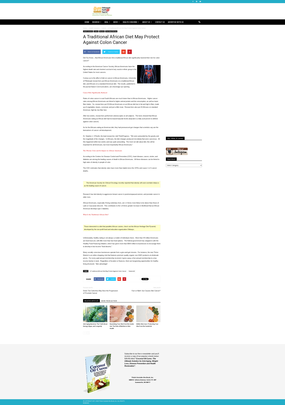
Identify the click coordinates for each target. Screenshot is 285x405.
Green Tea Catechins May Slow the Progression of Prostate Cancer (100, 292)
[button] (199, 22)
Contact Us (160, 22)
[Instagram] (196, 1)
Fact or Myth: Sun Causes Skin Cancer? (146, 291)
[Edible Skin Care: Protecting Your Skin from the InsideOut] (148, 313)
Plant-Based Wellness (111, 31)
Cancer (96, 31)
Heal (106, 22)
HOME (87, 22)
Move (115, 22)
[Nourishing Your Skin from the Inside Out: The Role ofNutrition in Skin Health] (122, 313)
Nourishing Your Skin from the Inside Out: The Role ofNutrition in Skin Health (122, 326)
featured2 (132, 271)
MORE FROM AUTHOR (109, 301)
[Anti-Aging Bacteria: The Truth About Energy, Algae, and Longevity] (95, 313)
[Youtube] (200, 1)
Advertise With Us (176, 22)
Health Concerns (130, 22)
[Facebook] (193, 1)
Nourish (95, 22)
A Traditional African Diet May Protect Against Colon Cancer (108, 271)
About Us (146, 22)
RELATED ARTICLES (91, 301)
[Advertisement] (161, 11)
